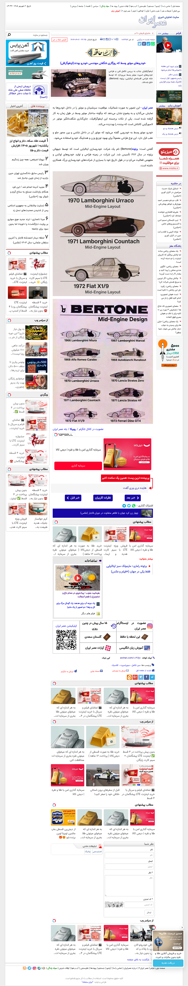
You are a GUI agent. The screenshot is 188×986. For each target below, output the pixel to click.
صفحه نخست (150, 39)
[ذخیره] (107, 39)
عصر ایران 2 (126, 11)
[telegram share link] (148, 44)
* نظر (150, 872)
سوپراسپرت (125, 665)
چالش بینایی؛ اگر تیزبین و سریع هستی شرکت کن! (169, 280)
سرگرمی (140, 39)
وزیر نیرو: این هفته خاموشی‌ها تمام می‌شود (171, 68)
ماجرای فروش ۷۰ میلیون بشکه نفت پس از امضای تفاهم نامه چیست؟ (122, 33)
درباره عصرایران (130, 968)
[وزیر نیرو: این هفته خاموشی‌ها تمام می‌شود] (169, 44)
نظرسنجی (142, 6)
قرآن (147, 11)
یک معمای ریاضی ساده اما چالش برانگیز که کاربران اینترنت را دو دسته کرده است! (169, 257)
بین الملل (176, 11)
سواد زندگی (105, 6)
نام (151, 849)
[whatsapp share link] (153, 44)
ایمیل (150, 861)
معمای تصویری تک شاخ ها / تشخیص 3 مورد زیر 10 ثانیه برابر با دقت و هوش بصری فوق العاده (169, 312)
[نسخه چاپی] (101, 39)
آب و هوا (134, 6)
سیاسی (95, 6)
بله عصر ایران (60, 429)
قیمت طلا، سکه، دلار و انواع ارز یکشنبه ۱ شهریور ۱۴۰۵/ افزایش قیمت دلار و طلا (29, 146)
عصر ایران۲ (144, 968)
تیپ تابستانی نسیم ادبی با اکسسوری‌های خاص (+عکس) (169, 224)
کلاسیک (115, 665)
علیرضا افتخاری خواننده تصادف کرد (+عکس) (169, 213)
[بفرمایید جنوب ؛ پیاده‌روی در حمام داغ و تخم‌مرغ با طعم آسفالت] (77, 578)
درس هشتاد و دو (171, 128)
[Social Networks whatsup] (134, 506)
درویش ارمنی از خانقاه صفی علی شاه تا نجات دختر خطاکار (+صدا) (27, 92)
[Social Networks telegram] (124, 506)
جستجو (151, 6)
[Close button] (182, 927)
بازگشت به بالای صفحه (138, 960)
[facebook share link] (144, 44)
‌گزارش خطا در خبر (59, 40)
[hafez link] (103, 52)
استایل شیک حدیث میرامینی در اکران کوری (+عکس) (171, 192)
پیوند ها (114, 6)
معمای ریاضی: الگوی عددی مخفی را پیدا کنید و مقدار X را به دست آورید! (170, 270)
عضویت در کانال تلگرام (91, 429)
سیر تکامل (136, 665)
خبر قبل (74, 498)
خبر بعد (130, 498)
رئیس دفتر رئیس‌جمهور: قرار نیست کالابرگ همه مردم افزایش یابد (170, 80)
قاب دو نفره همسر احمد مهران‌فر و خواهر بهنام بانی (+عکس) (169, 204)
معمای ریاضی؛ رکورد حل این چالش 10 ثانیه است (169, 288)
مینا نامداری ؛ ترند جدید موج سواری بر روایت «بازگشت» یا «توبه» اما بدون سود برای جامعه (28, 224)
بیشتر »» (163, 33)
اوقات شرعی (124, 6)
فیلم (134, 11)
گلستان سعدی (93, 637)
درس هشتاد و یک (170, 134)
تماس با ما (166, 6)
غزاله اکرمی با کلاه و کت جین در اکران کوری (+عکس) (169, 235)
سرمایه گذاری (78, 466)
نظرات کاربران (103, 498)
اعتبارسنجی (97, 851)
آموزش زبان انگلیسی (131, 648)
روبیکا (73, 429)
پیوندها (93, 968)
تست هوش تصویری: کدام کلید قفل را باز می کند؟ (170, 298)
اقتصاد (88, 6)
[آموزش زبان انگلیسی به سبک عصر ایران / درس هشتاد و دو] (169, 116)
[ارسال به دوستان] (104, 39)
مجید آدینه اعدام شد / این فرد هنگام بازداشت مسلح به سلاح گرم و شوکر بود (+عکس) (29, 191)
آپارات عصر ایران (94, 648)
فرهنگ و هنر (166, 11)
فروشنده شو (168, 963)
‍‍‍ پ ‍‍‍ (114, 39)
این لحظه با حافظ (130, 637)
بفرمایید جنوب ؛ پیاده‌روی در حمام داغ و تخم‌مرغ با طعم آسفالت (81, 595)
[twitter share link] (140, 44)
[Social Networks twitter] (129, 506)
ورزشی (74, 6)
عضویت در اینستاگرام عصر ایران (131, 626)
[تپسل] (56, 435)
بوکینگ (88, 851)
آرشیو (158, 6)
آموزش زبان (115, 11)
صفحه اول (176, 6)
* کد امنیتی (148, 899)
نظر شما (149, 844)
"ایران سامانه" (87, 982)
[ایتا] (129, 677)
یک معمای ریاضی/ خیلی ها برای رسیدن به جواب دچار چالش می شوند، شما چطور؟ (169, 327)
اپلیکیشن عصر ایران (66, 626)
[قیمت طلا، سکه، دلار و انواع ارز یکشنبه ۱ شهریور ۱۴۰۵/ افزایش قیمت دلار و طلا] (27, 123)
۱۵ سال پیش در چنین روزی (94, 626)
